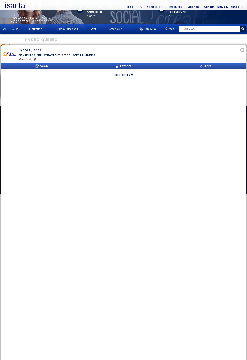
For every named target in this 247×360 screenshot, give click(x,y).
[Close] (243, 50)
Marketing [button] (36, 28)
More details (122, 75)
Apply (44, 66)
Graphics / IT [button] (117, 28)
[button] (130, 6)
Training (208, 6)
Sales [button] (15, 28)
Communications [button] (68, 28)
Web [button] (94, 28)
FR (244, 6)
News (228, 6)
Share (207, 66)
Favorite (125, 66)
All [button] (4, 28)
